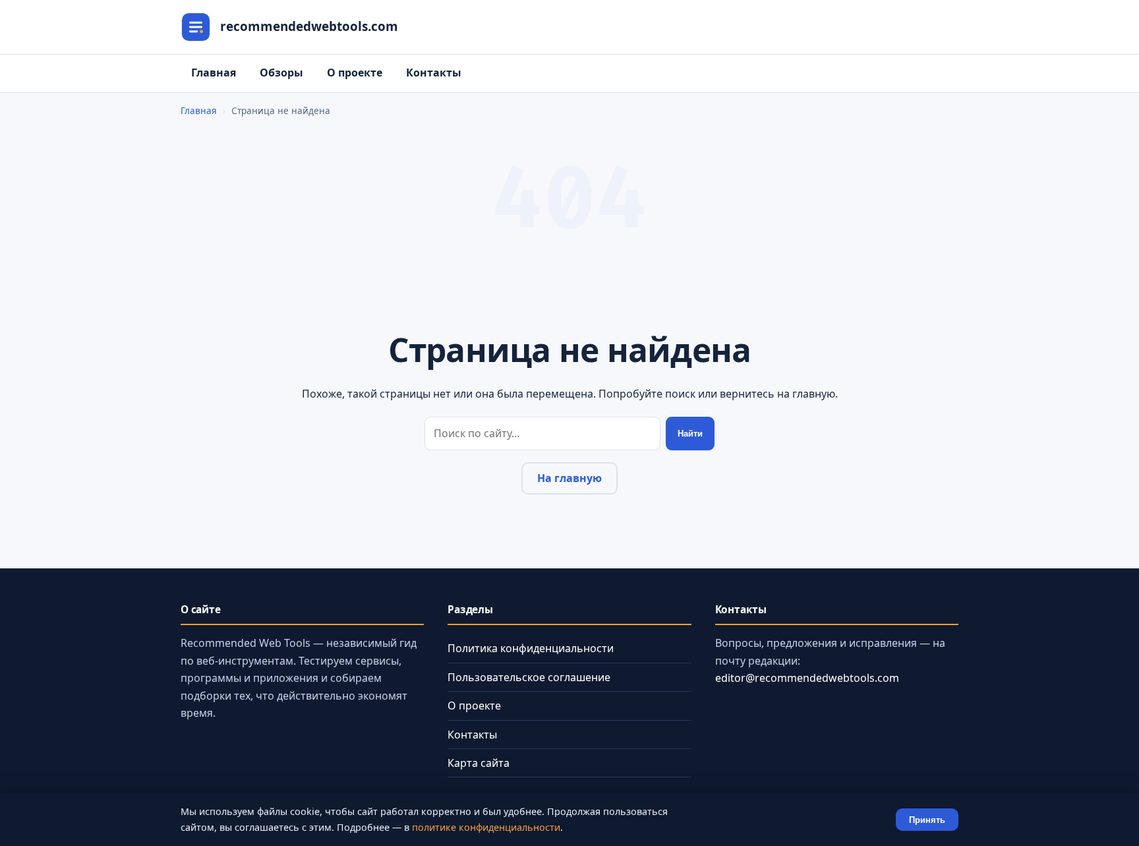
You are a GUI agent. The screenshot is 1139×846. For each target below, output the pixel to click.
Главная (213, 72)
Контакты (433, 72)
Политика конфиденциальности (531, 648)
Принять (927, 820)
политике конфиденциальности (486, 827)
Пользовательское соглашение (529, 677)
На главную (569, 478)
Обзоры (281, 72)
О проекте (354, 72)
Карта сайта (479, 763)
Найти (690, 433)
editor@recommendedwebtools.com (807, 678)
